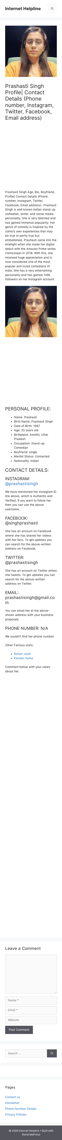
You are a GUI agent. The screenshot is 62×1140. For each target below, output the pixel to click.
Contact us (12, 1097)
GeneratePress (31, 1134)
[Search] (52, 1053)
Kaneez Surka (23, 658)
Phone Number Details (20, 1108)
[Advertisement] (31, 157)
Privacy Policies (16, 1114)
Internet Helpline (23, 8)
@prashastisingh (21, 483)
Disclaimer (12, 1103)
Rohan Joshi (22, 654)
